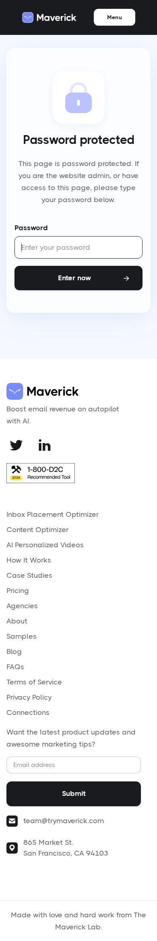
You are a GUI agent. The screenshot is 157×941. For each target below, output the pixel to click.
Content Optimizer (37, 530)
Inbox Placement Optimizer (52, 514)
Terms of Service (34, 682)
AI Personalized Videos (45, 545)
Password (31, 228)
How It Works (28, 560)
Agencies (22, 606)
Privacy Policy (29, 697)
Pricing (17, 591)
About (16, 621)
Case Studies (29, 575)
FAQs (15, 667)
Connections (28, 712)
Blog (14, 652)
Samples (21, 636)
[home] (49, 17)
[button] (114, 17)
